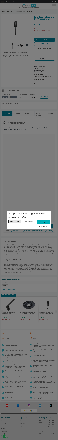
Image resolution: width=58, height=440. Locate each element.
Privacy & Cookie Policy (44, 226)
